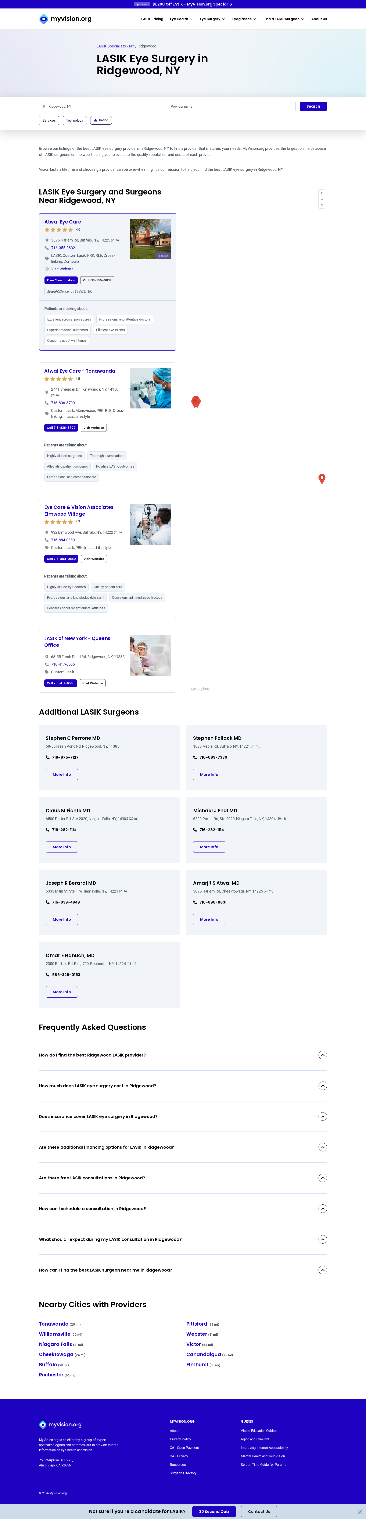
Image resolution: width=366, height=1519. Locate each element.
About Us (319, 19)
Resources (178, 1465)
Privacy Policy (180, 1439)
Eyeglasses (242, 19)
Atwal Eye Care (62, 222)
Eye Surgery (210, 19)
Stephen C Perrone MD (73, 738)
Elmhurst (203, 1364)
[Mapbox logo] (200, 688)
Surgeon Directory (183, 1473)
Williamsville (61, 1334)
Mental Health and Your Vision (263, 1456)
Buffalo (54, 1364)
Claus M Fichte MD (68, 810)
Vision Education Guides (259, 1431)
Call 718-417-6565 (61, 683)
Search (313, 106)
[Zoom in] (322, 193)
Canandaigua (209, 1354)
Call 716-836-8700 (61, 428)
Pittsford (202, 1324)
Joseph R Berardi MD (71, 883)
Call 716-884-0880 (61, 559)
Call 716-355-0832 (97, 280)
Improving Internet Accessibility (264, 1448)
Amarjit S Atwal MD (216, 883)
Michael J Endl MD (215, 810)
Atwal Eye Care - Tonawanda (79, 371)
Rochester (57, 1375)
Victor (199, 1344)
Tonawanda (60, 1324)
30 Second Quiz (214, 1511)
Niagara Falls (61, 1344)
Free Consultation (61, 280)
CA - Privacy (179, 1456)
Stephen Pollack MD (217, 738)
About (174, 1431)
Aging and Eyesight (255, 1439)
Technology (74, 120)
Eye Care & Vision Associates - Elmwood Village (80, 510)
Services (49, 120)
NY (131, 46)
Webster (202, 1334)
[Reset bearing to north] (322, 205)
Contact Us (259, 1511)
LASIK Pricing (152, 19)
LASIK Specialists (111, 46)
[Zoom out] (322, 199)
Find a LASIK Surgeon (281, 19)
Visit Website (93, 428)
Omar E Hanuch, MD (70, 955)
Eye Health (179, 19)
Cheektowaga (62, 1354)
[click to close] (360, 1511)
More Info (65, 774)
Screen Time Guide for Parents (263, 1465)
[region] (258, 440)
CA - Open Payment (184, 1448)
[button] (322, 479)
